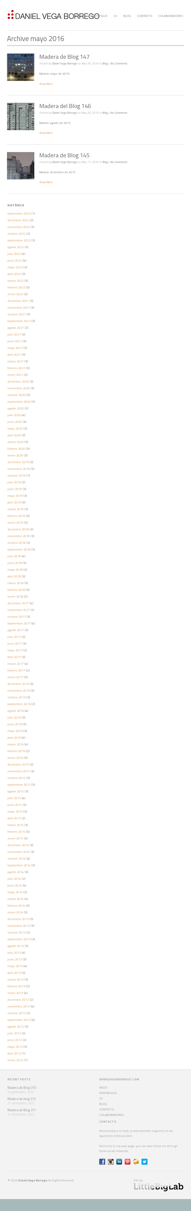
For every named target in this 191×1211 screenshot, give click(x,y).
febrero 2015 (16, 831)
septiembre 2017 (19, 623)
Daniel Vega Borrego (64, 63)
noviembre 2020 (18, 388)
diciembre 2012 (18, 999)
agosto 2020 (15, 408)
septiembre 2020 (19, 401)
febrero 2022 (16, 287)
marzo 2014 (15, 898)
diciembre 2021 (18, 300)
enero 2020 (15, 455)
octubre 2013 (16, 932)
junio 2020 (14, 421)
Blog (105, 63)
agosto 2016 (15, 710)
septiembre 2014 (19, 865)
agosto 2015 (15, 791)
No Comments (118, 63)
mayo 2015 (15, 811)
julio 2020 (14, 415)
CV (115, 15)
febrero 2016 (16, 751)
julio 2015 (14, 798)
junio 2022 (14, 260)
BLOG (127, 15)
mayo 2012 (15, 1046)
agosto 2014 (15, 872)
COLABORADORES (170, 15)
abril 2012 (14, 1053)
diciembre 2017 (18, 603)
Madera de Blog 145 (64, 155)
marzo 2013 (15, 979)
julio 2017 (14, 636)
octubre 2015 (16, 777)
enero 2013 (15, 993)
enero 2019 (15, 522)
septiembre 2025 (19, 213)
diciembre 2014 (18, 845)
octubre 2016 (16, 697)
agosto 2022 (15, 247)
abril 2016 (14, 737)
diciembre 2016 (18, 683)
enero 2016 (15, 757)
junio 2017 (14, 643)
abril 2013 (14, 972)
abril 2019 (14, 502)
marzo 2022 (15, 280)
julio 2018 (14, 556)
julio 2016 (14, 717)
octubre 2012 (16, 1013)
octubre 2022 (16, 233)
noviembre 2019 (18, 468)
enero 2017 (15, 677)
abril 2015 (14, 818)
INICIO (80, 15)
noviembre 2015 (18, 771)
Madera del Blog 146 (65, 105)
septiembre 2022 (19, 240)
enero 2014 (15, 912)
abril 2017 (14, 657)
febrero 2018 (16, 589)
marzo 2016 (15, 744)
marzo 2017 (15, 663)
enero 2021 (15, 374)
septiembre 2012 (19, 1019)
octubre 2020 (16, 394)
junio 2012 (14, 1040)
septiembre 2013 (19, 939)
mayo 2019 (15, 495)
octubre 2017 (16, 616)
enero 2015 (15, 838)
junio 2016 (14, 724)
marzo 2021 (15, 361)
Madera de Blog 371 (21, 1109)
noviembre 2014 (18, 851)
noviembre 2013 (18, 925)
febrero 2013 (16, 986)
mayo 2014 (15, 892)
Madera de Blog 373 (21, 1087)
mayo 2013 (15, 966)
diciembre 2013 (18, 919)
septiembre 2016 (19, 704)
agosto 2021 (15, 327)
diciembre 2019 (18, 462)
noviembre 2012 (18, 1006)
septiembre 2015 (19, 784)
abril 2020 (14, 435)
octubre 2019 (16, 475)
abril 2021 (14, 354)
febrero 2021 (16, 368)
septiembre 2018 (19, 549)
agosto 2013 (15, 945)
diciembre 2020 (18, 381)
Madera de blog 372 (21, 1098)
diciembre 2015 (18, 764)
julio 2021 (14, 334)
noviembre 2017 (18, 609)
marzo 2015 (15, 825)
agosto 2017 (15, 630)
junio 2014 (14, 885)
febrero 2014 (16, 905)
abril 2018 (14, 576)
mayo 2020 (15, 428)
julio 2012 (14, 1033)
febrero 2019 (16, 515)
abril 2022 (14, 274)
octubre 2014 (16, 858)
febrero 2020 (16, 448)
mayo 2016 (15, 730)
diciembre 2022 (18, 220)
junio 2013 (14, 959)
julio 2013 (14, 952)
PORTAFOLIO (98, 15)
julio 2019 (14, 482)
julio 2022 (14, 253)
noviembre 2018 (18, 536)
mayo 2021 (15, 347)
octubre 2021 (16, 314)
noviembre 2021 (18, 307)
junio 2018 (14, 562)
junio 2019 (14, 489)
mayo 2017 (15, 650)
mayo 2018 (15, 569)
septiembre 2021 (19, 321)
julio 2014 (14, 878)
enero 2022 (15, 294)
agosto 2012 (15, 1026)
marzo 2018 (15, 583)
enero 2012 (15, 1060)
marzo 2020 (15, 442)
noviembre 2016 (18, 690)
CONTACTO (144, 15)
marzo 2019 (15, 509)
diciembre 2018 (18, 529)
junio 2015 (14, 804)
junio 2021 (14, 341)
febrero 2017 (16, 670)
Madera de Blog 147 (64, 56)
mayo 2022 (15, 267)
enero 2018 (15, 596)
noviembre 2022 (18, 226)
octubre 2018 (16, 542)
